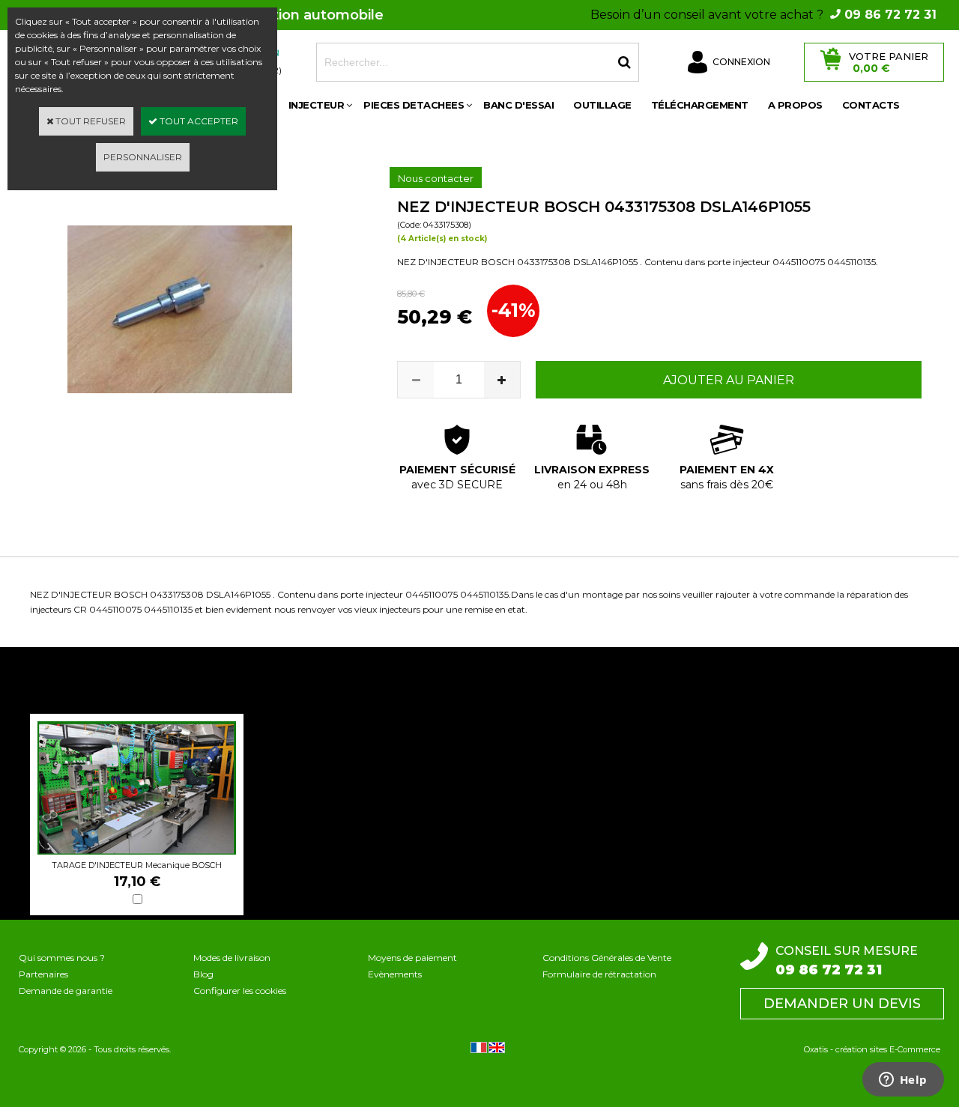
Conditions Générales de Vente (606, 957)
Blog (203, 974)
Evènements (395, 974)
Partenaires (43, 974)
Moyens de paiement (412, 957)
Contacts (871, 105)
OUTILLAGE (602, 105)
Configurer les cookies (239, 990)
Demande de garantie (65, 990)
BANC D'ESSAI (518, 105)
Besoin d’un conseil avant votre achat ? (763, 14)
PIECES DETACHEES (413, 105)
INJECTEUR (316, 105)
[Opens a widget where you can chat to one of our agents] (903, 1081)
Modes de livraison (231, 957)
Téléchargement (699, 105)
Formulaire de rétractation (599, 974)
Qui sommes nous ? (62, 957)
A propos (795, 105)
